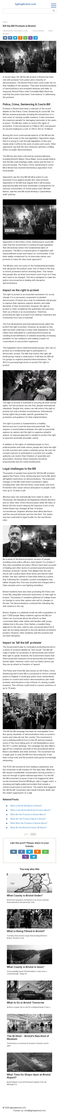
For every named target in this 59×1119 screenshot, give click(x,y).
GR (34, 834)
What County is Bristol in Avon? (25, 967)
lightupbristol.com (25, 4)
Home (5, 22)
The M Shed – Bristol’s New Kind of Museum (28, 1037)
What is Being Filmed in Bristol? (26, 931)
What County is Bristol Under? (25, 895)
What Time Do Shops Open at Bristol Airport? (28, 1076)
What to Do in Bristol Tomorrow (25, 1002)
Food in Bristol (38, 31)
